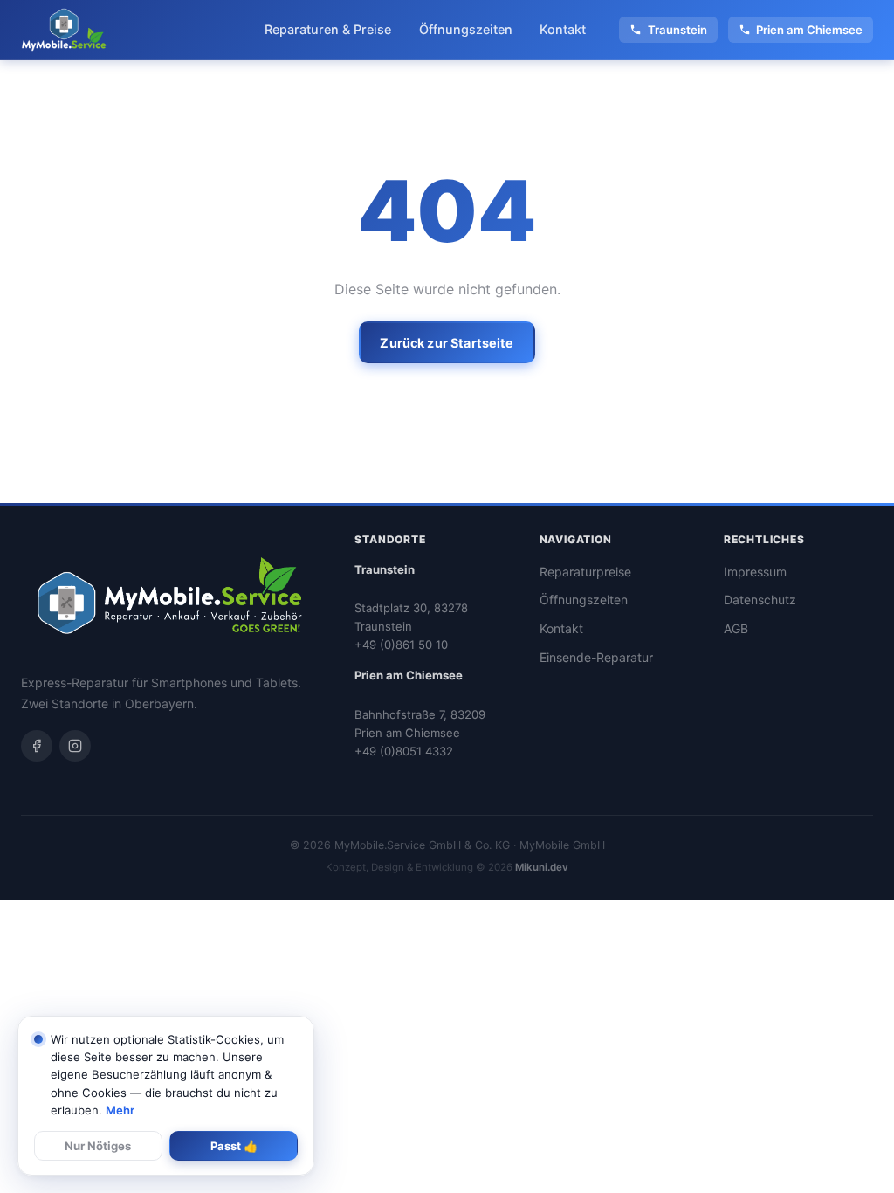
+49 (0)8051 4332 (403, 751)
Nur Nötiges (98, 1146)
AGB (736, 628)
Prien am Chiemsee (809, 30)
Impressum (755, 571)
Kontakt (563, 29)
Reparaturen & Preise (328, 29)
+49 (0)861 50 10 (401, 645)
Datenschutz (760, 599)
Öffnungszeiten (465, 29)
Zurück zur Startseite (446, 342)
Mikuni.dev (541, 867)
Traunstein (677, 30)
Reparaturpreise (585, 571)
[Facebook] (36, 746)
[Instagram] (75, 746)
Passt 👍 (234, 1146)
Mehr (120, 1110)
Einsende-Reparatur (596, 657)
